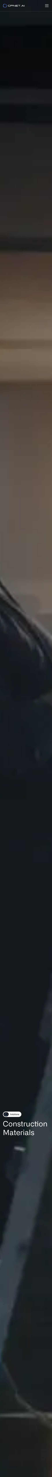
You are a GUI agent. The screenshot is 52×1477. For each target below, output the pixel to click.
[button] (46, 5)
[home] (14, 6)
